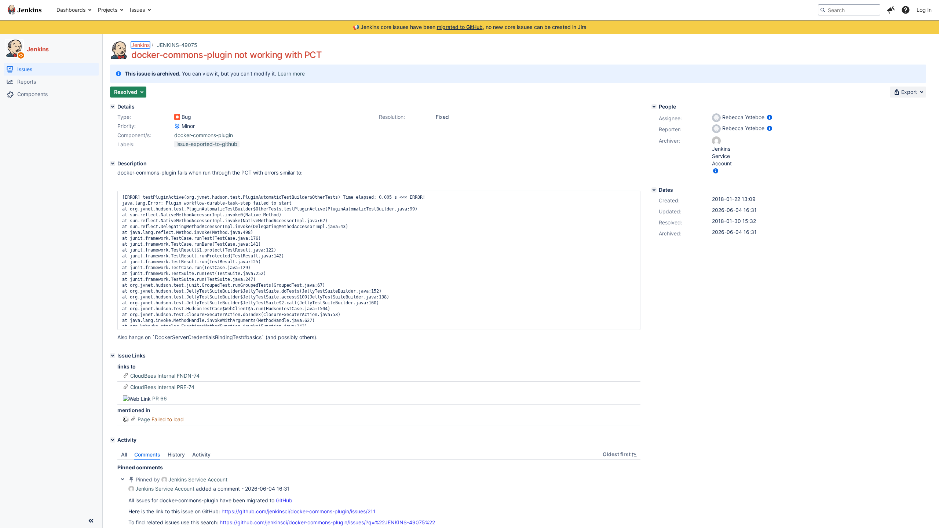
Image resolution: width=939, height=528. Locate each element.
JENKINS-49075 (177, 45)
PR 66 (159, 398)
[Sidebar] (91, 520)
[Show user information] (769, 117)
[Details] (112, 106)
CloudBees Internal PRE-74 (162, 387)
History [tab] (176, 454)
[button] (891, 10)
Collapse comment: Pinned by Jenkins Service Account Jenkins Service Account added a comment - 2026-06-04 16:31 (122, 479)
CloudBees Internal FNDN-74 (165, 376)
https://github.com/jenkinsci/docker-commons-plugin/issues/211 (299, 511)
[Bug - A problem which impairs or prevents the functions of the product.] (177, 117)
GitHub (284, 500)
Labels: (126, 144)
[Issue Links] (112, 355)
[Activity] (112, 440)
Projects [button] (107, 10)
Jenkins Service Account (197, 479)
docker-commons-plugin (203, 135)
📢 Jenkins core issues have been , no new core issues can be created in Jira (470, 27)
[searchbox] (849, 10)
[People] (654, 106)
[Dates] (654, 189)
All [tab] (124, 454)
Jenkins (140, 45)
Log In (924, 10)
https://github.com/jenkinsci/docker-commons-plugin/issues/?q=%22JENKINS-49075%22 (327, 522)
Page (144, 419)
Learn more (291, 73)
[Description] (112, 163)
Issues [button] (137, 10)
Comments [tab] (147, 454)
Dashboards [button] (70, 10)
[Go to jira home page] (24, 10)
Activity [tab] (201, 454)
